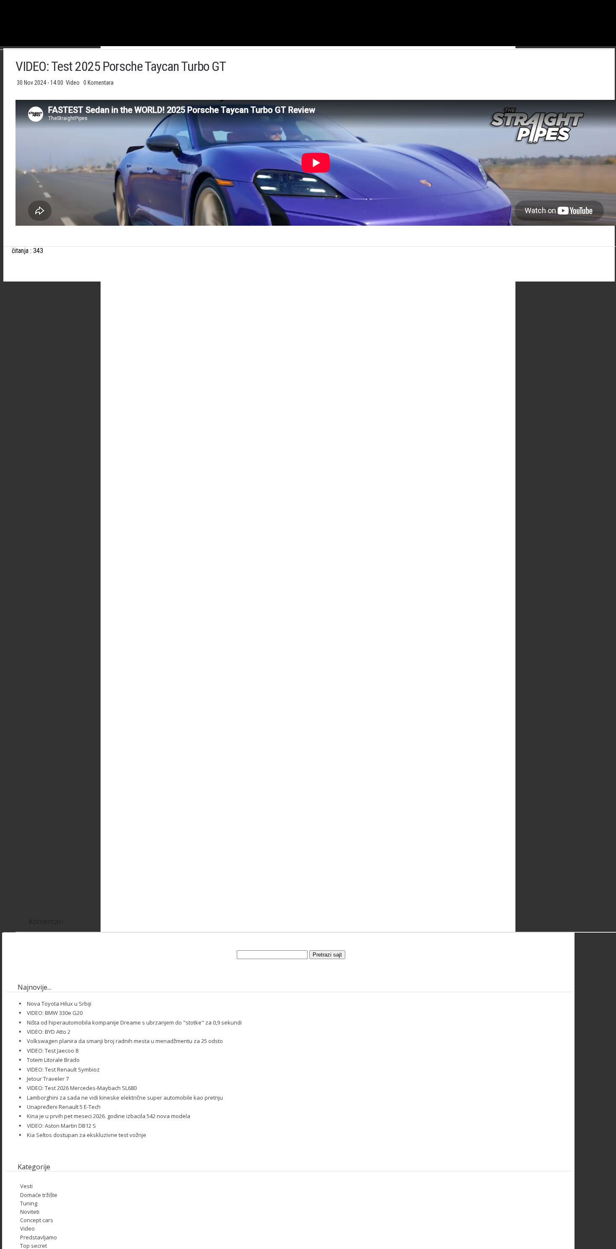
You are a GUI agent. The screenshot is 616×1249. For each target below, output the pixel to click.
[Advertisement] (315, 371)
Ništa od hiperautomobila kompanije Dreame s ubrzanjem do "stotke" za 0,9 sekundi (134, 1022)
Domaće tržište (38, 1195)
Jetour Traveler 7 (48, 1078)
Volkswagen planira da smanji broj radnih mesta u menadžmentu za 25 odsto (125, 1041)
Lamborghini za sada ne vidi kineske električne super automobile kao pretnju (125, 1097)
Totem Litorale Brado (53, 1060)
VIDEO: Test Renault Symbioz (63, 1069)
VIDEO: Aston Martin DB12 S (61, 1125)
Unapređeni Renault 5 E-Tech (64, 1107)
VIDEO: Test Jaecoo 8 (52, 1050)
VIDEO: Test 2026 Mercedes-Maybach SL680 (82, 1088)
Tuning (28, 1203)
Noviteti (29, 1211)
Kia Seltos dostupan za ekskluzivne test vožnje (86, 1135)
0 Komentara (98, 82)
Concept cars (36, 1220)
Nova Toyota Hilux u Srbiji (59, 1003)
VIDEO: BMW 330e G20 (55, 1013)
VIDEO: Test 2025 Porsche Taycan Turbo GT (121, 66)
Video (73, 82)
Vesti (26, 1186)
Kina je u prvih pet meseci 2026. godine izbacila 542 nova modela (108, 1116)
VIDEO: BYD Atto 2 (48, 1031)
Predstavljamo (38, 1237)
